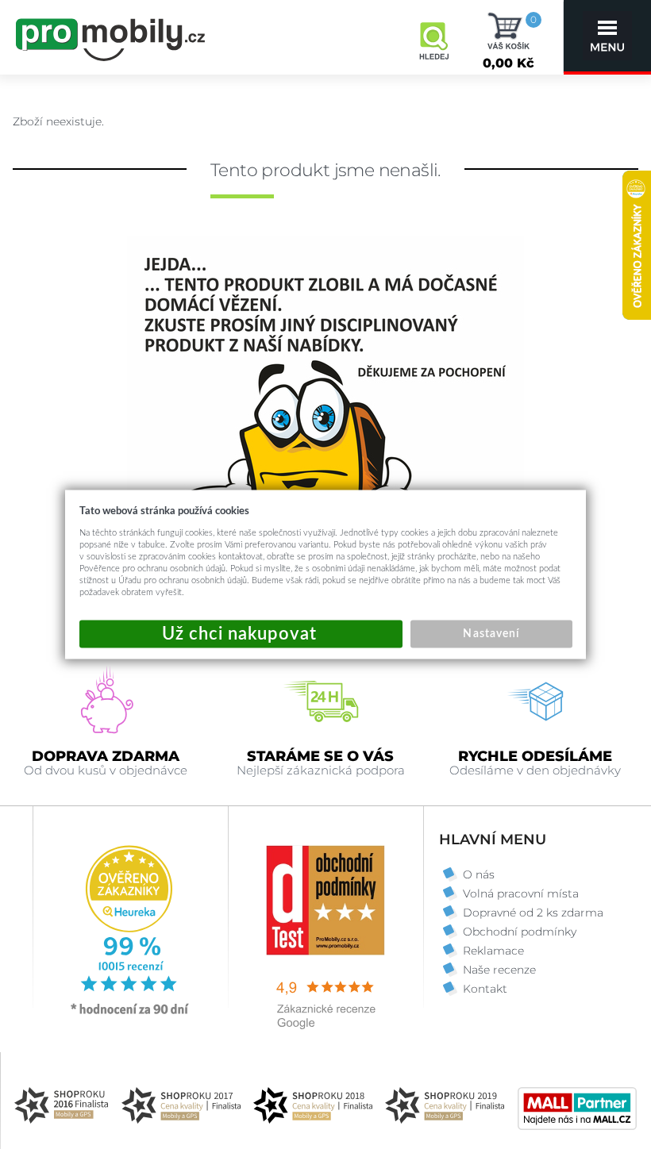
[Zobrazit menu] (607, 35)
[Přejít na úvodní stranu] (111, 37)
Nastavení (490, 634)
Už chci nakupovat (241, 634)
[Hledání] (433, 36)
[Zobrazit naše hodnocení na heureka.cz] (130, 1013)
